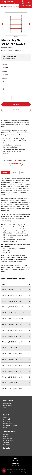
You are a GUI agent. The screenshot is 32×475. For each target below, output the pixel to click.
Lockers (5, 427)
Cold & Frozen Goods (8, 440)
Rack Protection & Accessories (10, 425)
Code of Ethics (15, 463)
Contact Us (5, 411)
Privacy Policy (15, 461)
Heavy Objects (6, 444)
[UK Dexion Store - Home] (9, 2)
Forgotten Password (7, 403)
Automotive (5, 436)
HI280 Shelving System (8, 417)
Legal (15, 458)
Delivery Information (7, 405)
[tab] (5, 172)
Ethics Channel (15, 466)
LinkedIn (5, 451)
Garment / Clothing (7, 438)
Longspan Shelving (7, 419)
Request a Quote (16, 163)
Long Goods (6, 434)
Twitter (4, 453)
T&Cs (4, 407)
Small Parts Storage (7, 423)
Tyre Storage (6, 442)
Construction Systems (8, 421)
